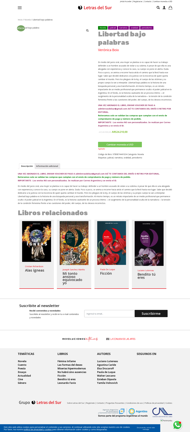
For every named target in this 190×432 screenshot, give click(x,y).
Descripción (27, 166)
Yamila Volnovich (107, 382)
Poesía (22, 368)
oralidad (127, 157)
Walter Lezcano (106, 375)
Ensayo (22, 372)
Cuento (22, 364)
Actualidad (24, 375)
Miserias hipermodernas (71, 368)
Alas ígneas (34, 270)
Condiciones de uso (134, 403)
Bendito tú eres (147, 276)
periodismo (137, 157)
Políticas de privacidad (154, 403)
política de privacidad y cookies (38, 429)
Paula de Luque (107, 269)
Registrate (90, 403)
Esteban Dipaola (106, 379)
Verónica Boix (108, 50)
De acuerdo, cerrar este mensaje (146, 428)
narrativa (119, 157)
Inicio (20, 19)
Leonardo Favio (66, 382)
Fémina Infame (66, 361)
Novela (27, 19)
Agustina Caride (106, 364)
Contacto (147, 1)
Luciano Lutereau (146, 270)
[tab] (27, 166)
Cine (20, 379)
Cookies (168, 403)
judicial (110, 157)
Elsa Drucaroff (105, 368)
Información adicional (47, 166)
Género (22, 382)
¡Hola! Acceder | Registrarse (131, 1)
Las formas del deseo (69, 364)
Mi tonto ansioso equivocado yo (72, 278)
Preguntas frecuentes (115, 403)
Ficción (106, 273)
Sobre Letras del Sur (75, 403)
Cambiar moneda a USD (162, 1)
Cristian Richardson (34, 266)
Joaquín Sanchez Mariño (74, 269)
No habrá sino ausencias (71, 372)
